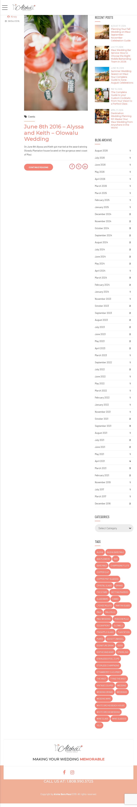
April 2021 (100, 461)
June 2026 (100, 164)
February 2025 (102, 200)
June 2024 (100, 256)
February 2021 (102, 475)
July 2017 (99, 489)
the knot (101, 678)
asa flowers (103, 559)
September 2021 (103, 425)
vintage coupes (105, 685)
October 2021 (101, 418)
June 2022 (100, 376)
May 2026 (100, 171)
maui (99, 612)
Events (31, 116)
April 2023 (100, 348)
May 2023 (100, 341)
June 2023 (100, 334)
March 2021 (100, 468)
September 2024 (103, 235)
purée (100, 639)
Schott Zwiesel (115, 639)
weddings (122, 692)
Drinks (119, 585)
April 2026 (100, 179)
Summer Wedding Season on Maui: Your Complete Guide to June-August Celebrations (122, 77)
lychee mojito (104, 605)
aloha (100, 552)
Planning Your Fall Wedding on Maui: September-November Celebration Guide (121, 35)
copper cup (103, 572)
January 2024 (102, 291)
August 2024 (101, 242)
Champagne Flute (120, 565)
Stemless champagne (108, 665)
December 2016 (103, 503)
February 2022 (102, 397)
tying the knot (118, 678)
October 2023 (102, 305)
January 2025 (102, 207)
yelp (99, 725)
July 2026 (100, 157)
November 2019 (103, 482)
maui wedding (104, 619)
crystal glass (104, 585)
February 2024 (102, 284)
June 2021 (100, 447)
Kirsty (14, 16)
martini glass (123, 605)
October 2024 (102, 228)
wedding (121, 685)
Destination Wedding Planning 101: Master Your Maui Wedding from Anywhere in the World (122, 120)
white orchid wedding (108, 712)
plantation (124, 632)
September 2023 (103, 313)
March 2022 (101, 390)
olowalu (118, 625)
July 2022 (100, 369)
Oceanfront (103, 625)
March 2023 (101, 355)
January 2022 (102, 404)
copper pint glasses (107, 579)
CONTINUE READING (38, 167)
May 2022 (100, 383)
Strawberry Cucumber (109, 672)
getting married (119, 592)
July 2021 (99, 440)
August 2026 (101, 150)
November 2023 (103, 298)
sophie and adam (105, 652)
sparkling (123, 652)
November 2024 (103, 221)
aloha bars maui (115, 552)
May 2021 (99, 454)
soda (120, 645)
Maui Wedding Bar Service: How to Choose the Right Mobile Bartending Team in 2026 (121, 56)
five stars (102, 592)
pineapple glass (105, 632)
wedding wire (104, 698)
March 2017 (100, 496)
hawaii (115, 599)
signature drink (105, 645)
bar (116, 559)
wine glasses (119, 718)
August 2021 (101, 432)
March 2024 (101, 277)
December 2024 (103, 214)
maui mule (110, 612)
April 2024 (100, 270)
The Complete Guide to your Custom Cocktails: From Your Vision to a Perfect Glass (121, 98)
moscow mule (122, 619)
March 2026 (101, 185)
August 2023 (101, 319)
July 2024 (100, 249)
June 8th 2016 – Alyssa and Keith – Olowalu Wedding (54, 132)
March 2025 (101, 193)
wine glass (102, 718)
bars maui (102, 565)
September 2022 (103, 362)
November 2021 (103, 411)
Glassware (102, 599)
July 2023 (100, 327)
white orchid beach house (111, 705)
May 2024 (100, 263)
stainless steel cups (108, 658)
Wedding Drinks (105, 692)
